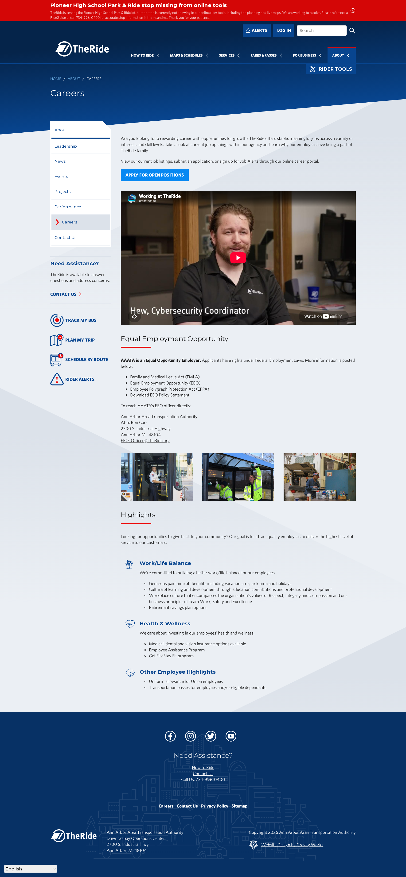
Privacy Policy (214, 805)
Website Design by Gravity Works (292, 844)
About (338, 55)
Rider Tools (335, 69)
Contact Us (66, 237)
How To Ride (142, 55)
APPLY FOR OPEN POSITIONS (154, 174)
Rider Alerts (79, 379)
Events (61, 176)
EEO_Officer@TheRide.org (145, 440)
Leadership (66, 146)
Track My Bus (81, 320)
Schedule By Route (86, 359)
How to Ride (203, 767)
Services (226, 55)
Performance (68, 206)
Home (55, 78)
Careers (69, 222)
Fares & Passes (264, 55)
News (60, 161)
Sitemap (239, 805)
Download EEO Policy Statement (159, 394)
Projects (63, 191)
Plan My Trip (80, 339)
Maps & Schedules (186, 55)
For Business (304, 55)
